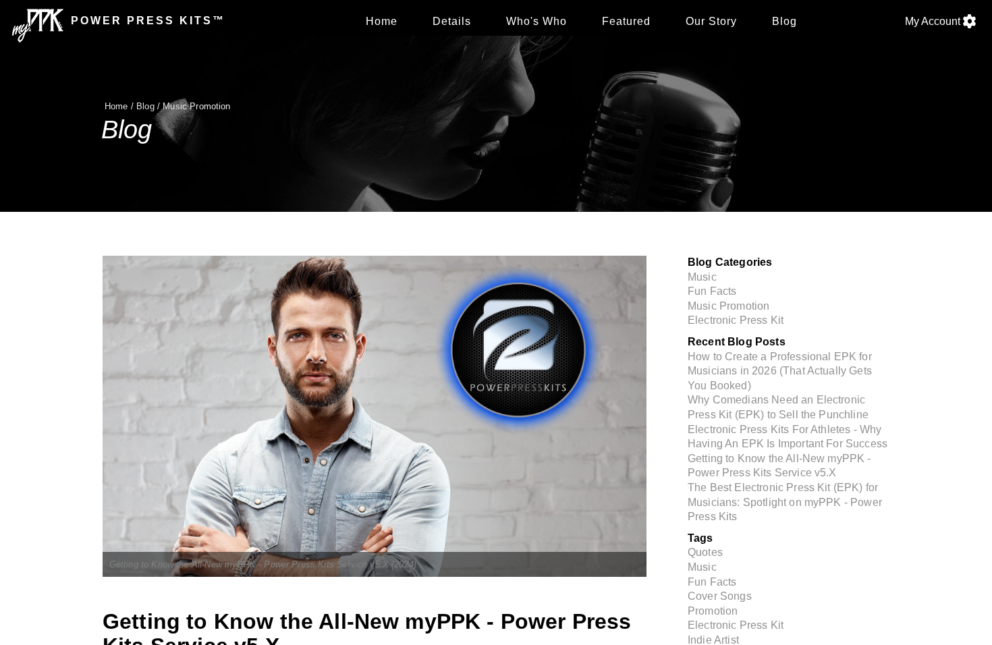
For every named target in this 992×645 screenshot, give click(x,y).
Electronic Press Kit (735, 320)
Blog (784, 21)
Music (702, 277)
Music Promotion (196, 106)
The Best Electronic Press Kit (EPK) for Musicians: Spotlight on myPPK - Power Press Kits (785, 502)
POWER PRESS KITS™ (145, 20)
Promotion (713, 611)
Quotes (705, 552)
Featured (626, 21)
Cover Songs (720, 596)
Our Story (711, 21)
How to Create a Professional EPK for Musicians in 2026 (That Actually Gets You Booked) (780, 371)
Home (381, 21)
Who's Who (536, 21)
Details (452, 21)
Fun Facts (712, 291)
